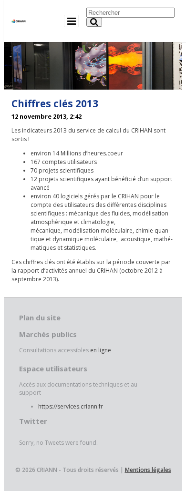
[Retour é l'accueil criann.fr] (18, 17)
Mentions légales (148, 470)
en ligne (100, 350)
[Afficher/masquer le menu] (71, 20)
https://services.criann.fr (70, 406)
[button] (94, 22)
